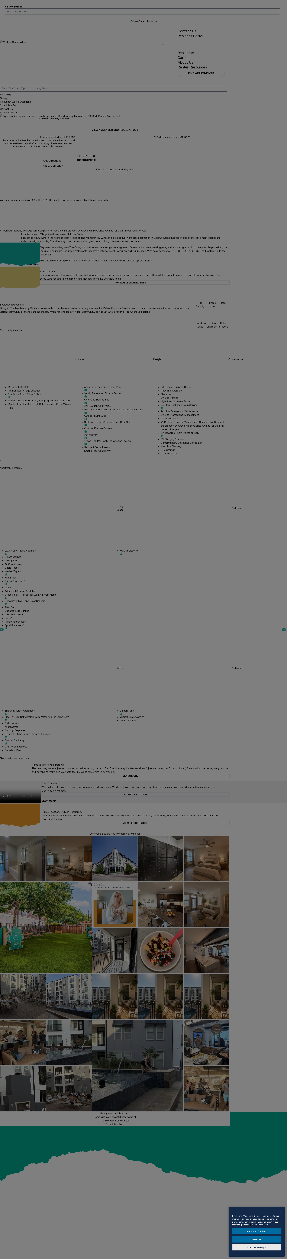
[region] (257, 1232)
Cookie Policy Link (259, 1224)
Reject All (256, 1239)
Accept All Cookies (256, 1231)
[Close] (281, 1211)
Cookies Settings (256, 1247)
